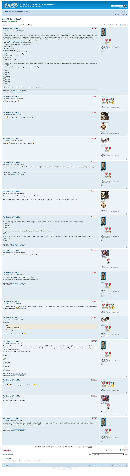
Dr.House (8, 30)
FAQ (118, 14)
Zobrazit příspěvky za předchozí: (43, 446)
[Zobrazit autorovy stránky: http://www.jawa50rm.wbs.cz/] (102, 51)
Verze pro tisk (122, 11)
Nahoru (126, 93)
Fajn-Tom (8, 114)
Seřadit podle (67, 446)
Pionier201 (8, 252)
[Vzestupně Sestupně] (86, 446)
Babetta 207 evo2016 (11, 19)
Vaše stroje (26, 11)
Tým (90, 465)
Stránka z (115, 24)
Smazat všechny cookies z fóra (100, 465)
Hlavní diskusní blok (17, 11)
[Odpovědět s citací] (94, 28)
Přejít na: (89, 454)
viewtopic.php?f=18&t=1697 (19, 90)
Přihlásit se (124, 14)
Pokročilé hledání (123, 7)
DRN (15, 21)
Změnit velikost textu (125, 11)
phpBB (60, 467)
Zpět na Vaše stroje (8, 454)
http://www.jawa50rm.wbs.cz (16, 41)
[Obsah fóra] (11, 5)
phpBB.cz (69, 469)
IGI (9, 21)
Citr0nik (8, 98)
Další (125, 446)
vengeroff (8, 140)
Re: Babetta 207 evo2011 (11, 96)
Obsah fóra (8, 11)
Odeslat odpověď (6, 24)
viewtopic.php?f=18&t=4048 (17, 92)
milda (12, 21)
